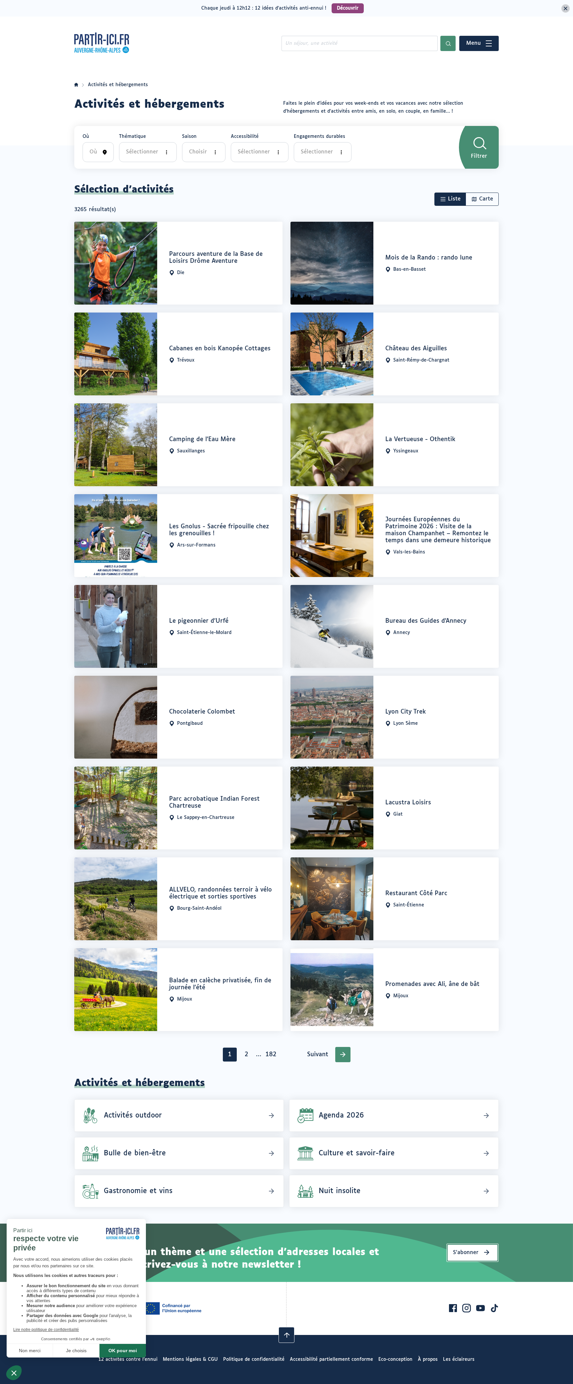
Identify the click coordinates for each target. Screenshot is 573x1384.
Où (86, 136)
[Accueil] (76, 85)
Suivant (317, 1055)
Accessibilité (245, 136)
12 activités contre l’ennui (128, 1359)
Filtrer (479, 156)
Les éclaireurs (459, 1359)
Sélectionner (142, 152)
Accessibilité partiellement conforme (331, 1359)
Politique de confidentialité (254, 1359)
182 (272, 1056)
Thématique (132, 136)
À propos (428, 1359)
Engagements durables (319, 136)
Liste (454, 199)
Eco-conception (395, 1359)
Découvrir (347, 8)
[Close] (565, 8)
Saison (189, 136)
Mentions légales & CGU (190, 1359)
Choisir (198, 152)
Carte (486, 199)
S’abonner (465, 1252)
